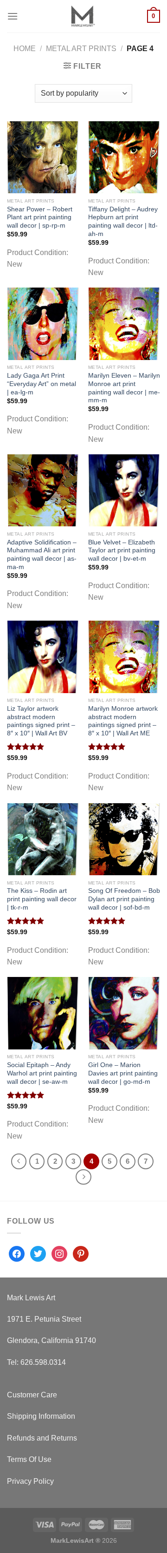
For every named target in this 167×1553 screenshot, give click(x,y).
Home (24, 48)
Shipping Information (41, 1416)
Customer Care (32, 1395)
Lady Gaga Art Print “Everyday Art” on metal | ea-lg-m (41, 383)
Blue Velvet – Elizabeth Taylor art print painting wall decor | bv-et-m (121, 550)
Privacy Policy (30, 1481)
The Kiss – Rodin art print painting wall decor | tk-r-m (42, 899)
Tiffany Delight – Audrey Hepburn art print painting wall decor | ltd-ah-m (123, 221)
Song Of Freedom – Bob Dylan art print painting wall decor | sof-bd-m (124, 899)
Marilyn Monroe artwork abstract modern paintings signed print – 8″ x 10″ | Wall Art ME (123, 721)
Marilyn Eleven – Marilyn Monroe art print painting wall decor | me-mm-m (124, 388)
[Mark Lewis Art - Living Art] (82, 16)
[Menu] (12, 16)
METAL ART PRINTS (81, 48)
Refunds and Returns (42, 1438)
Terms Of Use (29, 1459)
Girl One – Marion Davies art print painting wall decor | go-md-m (123, 1073)
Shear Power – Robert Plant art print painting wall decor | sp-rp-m (39, 217)
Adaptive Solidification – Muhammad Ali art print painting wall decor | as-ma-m (42, 554)
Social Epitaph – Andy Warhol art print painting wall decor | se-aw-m (42, 1073)
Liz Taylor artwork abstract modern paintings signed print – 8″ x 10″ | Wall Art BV (41, 721)
